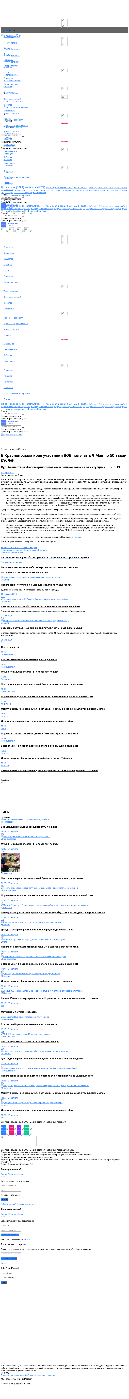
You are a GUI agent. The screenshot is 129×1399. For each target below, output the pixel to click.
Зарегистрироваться (26, 1204)
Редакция (8, 172)
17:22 (3, 677)
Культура (8, 66)
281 (2, 937)
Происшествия (46, 209)
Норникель (12, 205)
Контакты (8, 184)
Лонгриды (8, 78)
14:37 (3, 738)
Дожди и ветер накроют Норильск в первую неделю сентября (37, 721)
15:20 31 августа (9, 934)
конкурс (108, 206)
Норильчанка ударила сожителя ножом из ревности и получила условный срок (47, 696)
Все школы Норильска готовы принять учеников (29, 659)
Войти (27, 1239)
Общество (8, 42)
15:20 (3, 714)
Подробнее (6, 1381)
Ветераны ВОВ (8, 547)
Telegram (78, 537)
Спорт (6, 72)
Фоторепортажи (11, 84)
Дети (118, 209)
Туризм (9, 211)
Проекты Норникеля (13, 120)
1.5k (3, 618)
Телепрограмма (11, 93)
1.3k (3, 642)
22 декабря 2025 (9, 594)
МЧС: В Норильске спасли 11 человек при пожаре (30, 671)
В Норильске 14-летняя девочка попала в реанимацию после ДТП (39, 745)
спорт (58, 209)
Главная (4, 449)
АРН (34, 209)
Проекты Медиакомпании (16, 125)
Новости (7, 137)
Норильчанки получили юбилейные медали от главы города (36, 584)
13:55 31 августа (9, 986)
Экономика (9, 36)
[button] (4, 1174)
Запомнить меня (12, 1195)
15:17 (3, 726)
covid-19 (81, 206)
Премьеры (9, 145)
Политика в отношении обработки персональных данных (28, 1375)
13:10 (3, 763)
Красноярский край (59, 206)
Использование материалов (17, 195)
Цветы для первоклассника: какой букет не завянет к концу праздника (42, 684)
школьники (120, 206)
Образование (96, 209)
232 (2, 920)
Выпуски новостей (12, 99)
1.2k (3, 596)
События (8, 157)
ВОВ (17, 547)
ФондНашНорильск (37, 211)
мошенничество (21, 211)
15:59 (3, 701)
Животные (6, 704)
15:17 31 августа (9, 952)
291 (2, 954)
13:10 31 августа (9, 1003)
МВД (86, 209)
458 (2, 1005)
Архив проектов (11, 131)
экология (67, 209)
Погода (7, 201)
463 (2, 971)
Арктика (77, 209)
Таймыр (96, 206)
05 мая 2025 (6, 640)
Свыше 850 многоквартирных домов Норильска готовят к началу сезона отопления (49, 770)
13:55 (3, 751)
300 (2, 851)
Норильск (34, 205)
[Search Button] (23, 414)
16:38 (3, 689)
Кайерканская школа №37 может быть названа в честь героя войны (40, 606)
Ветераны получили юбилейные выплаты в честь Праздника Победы (41, 628)
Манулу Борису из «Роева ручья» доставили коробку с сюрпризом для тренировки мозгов (53, 708)
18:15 (3, 652)
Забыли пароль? (8, 1204)
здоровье (108, 209)
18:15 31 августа (9, 832)
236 (2, 834)
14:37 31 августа (9, 969)
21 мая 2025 (6, 616)
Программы (9, 111)
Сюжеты (8, 105)
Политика (8, 31)
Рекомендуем (10, 151)
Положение (9, 163)
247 (2, 885)
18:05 (3, 664)
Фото (3, 728)
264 (2, 903)
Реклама (8, 178)
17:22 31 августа (9, 883)
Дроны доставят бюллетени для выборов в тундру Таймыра (36, 758)
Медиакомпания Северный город (15, 209)
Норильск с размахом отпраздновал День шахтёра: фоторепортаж (39, 733)
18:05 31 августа (9, 849)
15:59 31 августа (9, 917)
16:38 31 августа (9, 900)
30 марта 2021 (7, 472)
